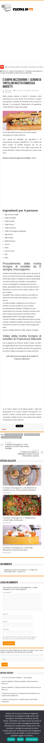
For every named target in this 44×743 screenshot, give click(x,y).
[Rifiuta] (41, 726)
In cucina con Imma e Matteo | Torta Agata (16, 677)
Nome (5, 614)
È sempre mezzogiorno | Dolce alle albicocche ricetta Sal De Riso (18, 549)
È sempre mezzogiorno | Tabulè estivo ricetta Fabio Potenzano (19, 519)
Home (4, 71)
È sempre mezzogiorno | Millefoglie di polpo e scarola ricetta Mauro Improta (28, 453)
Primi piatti (35, 90)
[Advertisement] (22, 40)
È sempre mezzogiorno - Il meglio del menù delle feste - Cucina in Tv (20, 571)
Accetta (11, 739)
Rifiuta (20, 739)
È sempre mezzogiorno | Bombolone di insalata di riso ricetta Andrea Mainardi (19, 489)
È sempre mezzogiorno (14, 434)
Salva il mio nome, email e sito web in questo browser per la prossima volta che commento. (19, 638)
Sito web (6, 629)
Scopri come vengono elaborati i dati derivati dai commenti (21, 651)
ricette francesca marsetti (11, 437)
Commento (7, 592)
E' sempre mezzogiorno (16, 71)
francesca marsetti (32, 434)
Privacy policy (32, 739)
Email (5, 622)
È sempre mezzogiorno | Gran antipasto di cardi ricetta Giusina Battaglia (17, 445)
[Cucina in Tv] (22, 8)
